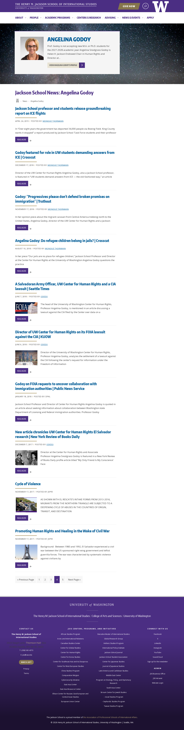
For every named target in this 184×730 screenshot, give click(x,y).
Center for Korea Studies (70, 657)
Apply (150, 17)
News (25, 101)
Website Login (157, 683)
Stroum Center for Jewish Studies (113, 692)
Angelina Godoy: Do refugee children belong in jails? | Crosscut (62, 240)
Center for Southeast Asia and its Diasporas (70, 661)
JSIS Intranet (157, 678)
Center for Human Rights (70, 652)
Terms (26, 673)
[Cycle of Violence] (26, 504)
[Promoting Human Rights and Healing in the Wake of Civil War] (26, 552)
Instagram (158, 648)
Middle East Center (113, 675)
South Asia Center (114, 688)
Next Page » (74, 579)
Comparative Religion (70, 675)
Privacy (26, 669)
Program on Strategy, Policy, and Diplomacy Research (113, 681)
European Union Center (70, 701)
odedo (44, 296)
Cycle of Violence (28, 483)
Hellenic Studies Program (114, 643)
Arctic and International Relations (70, 639)
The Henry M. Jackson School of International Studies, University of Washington (56, 6)
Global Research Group (113, 639)
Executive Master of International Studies (114, 634)
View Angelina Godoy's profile (63, 65)
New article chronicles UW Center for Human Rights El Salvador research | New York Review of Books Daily (63, 434)
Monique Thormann (53, 121)
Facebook (158, 634)
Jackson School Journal (114, 652)
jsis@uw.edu (27, 655)
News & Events (131, 17)
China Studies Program (70, 671)
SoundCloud (158, 657)
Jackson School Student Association (114, 657)
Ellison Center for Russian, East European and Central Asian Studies (70, 695)
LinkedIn (157, 643)
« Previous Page (25, 579)
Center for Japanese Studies (114, 661)
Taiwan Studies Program (113, 706)
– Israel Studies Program (113, 697)
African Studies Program (70, 634)
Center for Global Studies (70, 648)
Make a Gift (26, 662)
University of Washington (160, 6)
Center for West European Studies (70, 666)
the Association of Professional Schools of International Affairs (110, 717)
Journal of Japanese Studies (113, 666)
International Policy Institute (114, 648)
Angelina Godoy (69, 39)
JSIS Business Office (157, 674)
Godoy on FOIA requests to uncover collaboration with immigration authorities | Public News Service (56, 386)
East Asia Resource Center (70, 689)
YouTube (157, 652)
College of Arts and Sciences (107, 616)
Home (17, 100)
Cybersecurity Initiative (70, 680)
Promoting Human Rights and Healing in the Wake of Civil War (62, 531)
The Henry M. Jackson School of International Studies (61, 616)
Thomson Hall (33, 642)
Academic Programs (57, 17)
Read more (21, 139)
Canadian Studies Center (70, 643)
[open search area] (146, 6)
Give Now (129, 6)
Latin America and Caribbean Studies (113, 671)
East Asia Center (70, 684)
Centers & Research (89, 17)
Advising (110, 17)
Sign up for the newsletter (157, 661)
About (19, 17)
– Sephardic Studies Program (113, 701)
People (34, 17)
